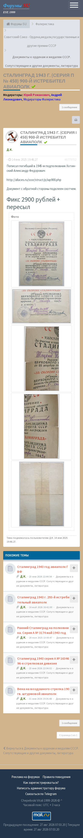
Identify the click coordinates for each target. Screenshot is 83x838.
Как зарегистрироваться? (41, 783)
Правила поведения (56, 777)
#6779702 (70, 160)
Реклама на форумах (25, 777)
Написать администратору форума (41, 788)
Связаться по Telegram (41, 794)
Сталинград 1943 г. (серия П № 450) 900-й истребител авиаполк (38, 80)
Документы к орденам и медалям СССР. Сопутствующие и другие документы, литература (45, 581)
